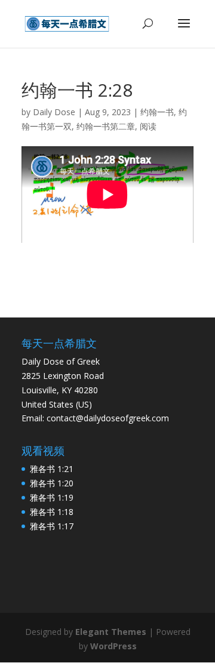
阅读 (148, 126)
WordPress (113, 646)
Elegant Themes (110, 631)
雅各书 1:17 (51, 526)
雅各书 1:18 (51, 511)
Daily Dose (54, 112)
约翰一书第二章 (105, 126)
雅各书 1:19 (51, 497)
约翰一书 (157, 112)
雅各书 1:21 (51, 468)
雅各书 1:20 (51, 483)
